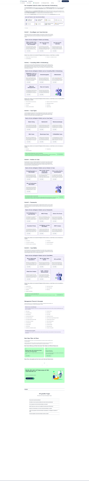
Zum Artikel (28, 50)
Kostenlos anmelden (65, 1)
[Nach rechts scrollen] (47, 364)
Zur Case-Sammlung (60, 154)
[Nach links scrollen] (42, 364)
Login (59, 1)
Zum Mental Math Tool (60, 294)
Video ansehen (49, 355)
